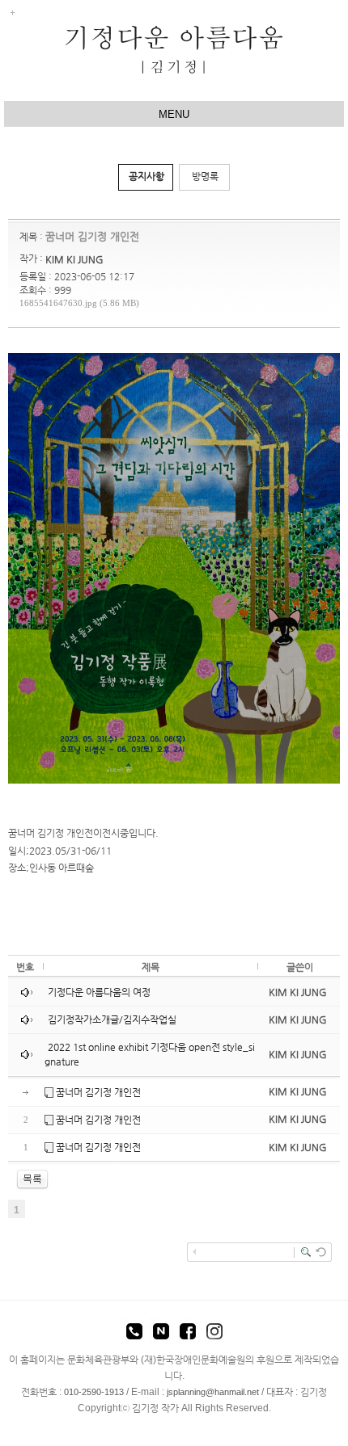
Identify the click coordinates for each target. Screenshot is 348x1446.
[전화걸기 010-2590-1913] (134, 1333)
